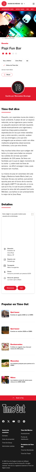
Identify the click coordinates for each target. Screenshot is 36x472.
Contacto (5, 436)
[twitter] (8, 421)
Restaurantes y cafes (7, 9)
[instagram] (19, 421)
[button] (32, 214)
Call (21, 288)
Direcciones (10, 288)
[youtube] (14, 421)
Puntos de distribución (24, 438)
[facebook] (3, 421)
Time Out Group (7, 443)
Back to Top (20, 398)
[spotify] (24, 421)
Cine (27, 9)
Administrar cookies (8, 446)
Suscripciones (25, 433)
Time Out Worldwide (27, 450)
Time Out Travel (26, 453)
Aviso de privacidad (8, 439)
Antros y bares (20, 9)
